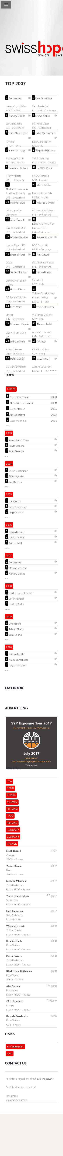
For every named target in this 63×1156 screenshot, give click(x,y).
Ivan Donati (43, 254)
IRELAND (12, 822)
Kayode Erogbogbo (19, 659)
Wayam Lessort (15, 925)
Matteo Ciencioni (19, 237)
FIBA (9, 1053)
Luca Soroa (14, 501)
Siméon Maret (17, 254)
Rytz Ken (41, 341)
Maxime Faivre (17, 202)
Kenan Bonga (44, 272)
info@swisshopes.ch (16, 1099)
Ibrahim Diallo (16, 604)
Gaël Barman (16, 481)
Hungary (13, 829)
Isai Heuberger (44, 167)
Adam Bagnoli (17, 219)
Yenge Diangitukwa (45, 150)
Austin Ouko (15, 98)
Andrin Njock (15, 543)
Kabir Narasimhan (18, 133)
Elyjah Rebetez (16, 598)
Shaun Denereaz (45, 306)
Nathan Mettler (17, 654)
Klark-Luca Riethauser (21, 402)
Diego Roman (16, 512)
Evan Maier (16, 306)
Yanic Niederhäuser (19, 396)
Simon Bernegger (18, 150)
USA (9, 781)
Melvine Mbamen (44, 98)
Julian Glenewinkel (45, 133)
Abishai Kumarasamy (17, 189)
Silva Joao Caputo (19, 324)
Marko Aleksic (42, 115)
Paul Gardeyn (17, 358)
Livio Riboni (15, 623)
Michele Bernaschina (43, 223)
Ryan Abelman (16, 451)
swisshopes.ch (44, 1078)
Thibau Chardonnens (43, 293)
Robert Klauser (45, 237)
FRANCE (12, 843)
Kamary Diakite (17, 115)
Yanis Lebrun (16, 634)
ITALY (10, 816)
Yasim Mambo (14, 865)
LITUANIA (12, 809)
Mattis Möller (44, 185)
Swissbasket (15, 1046)
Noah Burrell (13, 850)
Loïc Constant (17, 341)
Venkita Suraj (44, 358)
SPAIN (10, 788)
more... (8, 426)
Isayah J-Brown (17, 665)
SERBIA (11, 795)
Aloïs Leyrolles (16, 476)
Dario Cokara (14, 956)
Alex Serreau (13, 986)
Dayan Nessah (17, 408)
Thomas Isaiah (44, 324)
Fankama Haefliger (18, 167)
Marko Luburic (18, 289)
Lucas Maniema (17, 420)
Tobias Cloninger (19, 272)
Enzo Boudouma (17, 506)
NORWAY (12, 802)
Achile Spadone (17, 414)
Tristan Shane (16, 629)
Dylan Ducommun (18, 470)
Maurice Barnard (46, 202)
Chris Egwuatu (14, 1001)
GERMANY (13, 836)
